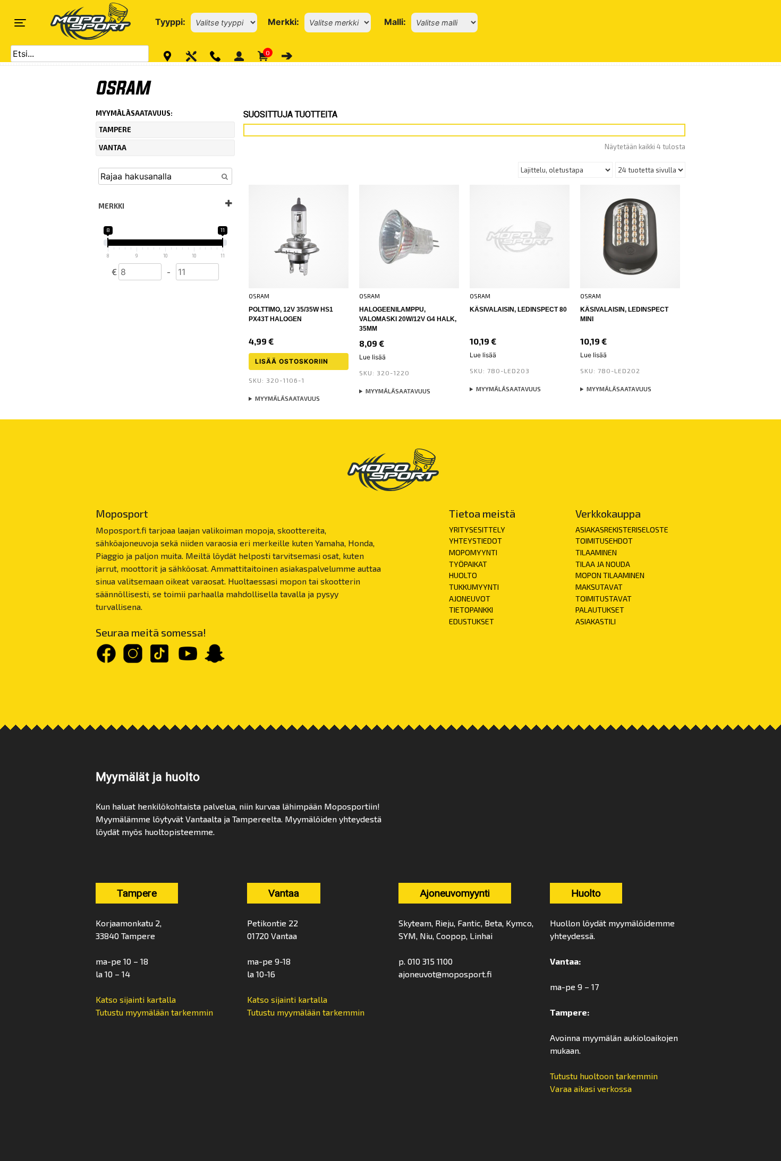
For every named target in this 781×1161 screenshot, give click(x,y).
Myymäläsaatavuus (287, 398)
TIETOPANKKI (471, 609)
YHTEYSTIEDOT (475, 540)
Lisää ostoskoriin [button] (291, 361)
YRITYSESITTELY (477, 529)
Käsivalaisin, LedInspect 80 (518, 309)
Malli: (395, 21)
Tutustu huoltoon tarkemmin (604, 1076)
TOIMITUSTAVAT (603, 598)
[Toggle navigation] (20, 23)
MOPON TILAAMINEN (609, 575)
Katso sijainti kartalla (136, 999)
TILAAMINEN (596, 552)
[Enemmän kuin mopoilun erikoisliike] (81, 22)
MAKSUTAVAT (599, 586)
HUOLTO (463, 575)
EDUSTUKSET (471, 621)
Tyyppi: (170, 21)
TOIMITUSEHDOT (604, 540)
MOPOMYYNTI (473, 552)
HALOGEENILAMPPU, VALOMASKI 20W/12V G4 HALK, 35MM (407, 319)
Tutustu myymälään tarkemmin (154, 1012)
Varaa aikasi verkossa (591, 1088)
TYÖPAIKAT (468, 564)
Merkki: (283, 21)
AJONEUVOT (469, 598)
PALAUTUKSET (599, 609)
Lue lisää (372, 357)
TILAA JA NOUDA (602, 564)
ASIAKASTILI (595, 621)
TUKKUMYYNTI (474, 586)
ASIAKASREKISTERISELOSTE (621, 529)
